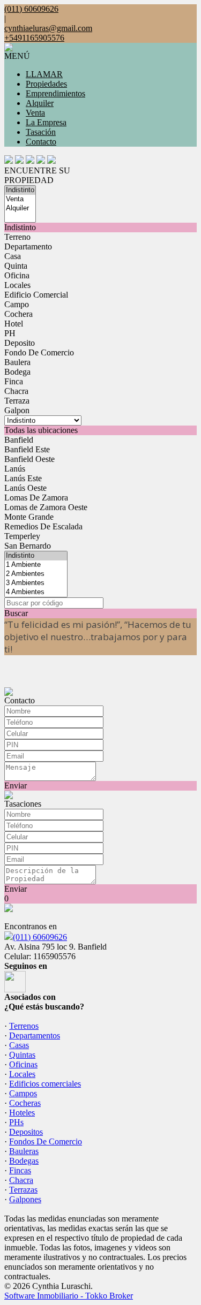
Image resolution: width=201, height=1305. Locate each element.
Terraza (16, 400)
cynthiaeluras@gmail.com (48, 28)
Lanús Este (23, 478)
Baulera (17, 362)
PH (10, 333)
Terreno (17, 236)
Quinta (15, 265)
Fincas (20, 1170)
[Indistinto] (20, 190)
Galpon (16, 410)
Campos (23, 1093)
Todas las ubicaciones (41, 430)
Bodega (17, 371)
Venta (35, 112)
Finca (13, 381)
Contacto (41, 141)
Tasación (41, 131)
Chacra (16, 391)
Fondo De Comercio (39, 352)
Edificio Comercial (36, 294)
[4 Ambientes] (36, 592)
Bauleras (24, 1151)
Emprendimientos (55, 93)
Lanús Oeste (25, 487)
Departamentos (34, 1035)
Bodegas (24, 1160)
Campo (16, 304)
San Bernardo (27, 545)
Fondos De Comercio (45, 1141)
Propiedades (46, 83)
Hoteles (22, 1112)
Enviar (15, 785)
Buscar (16, 613)
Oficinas (23, 1064)
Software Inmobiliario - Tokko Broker (68, 1295)
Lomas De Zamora (36, 497)
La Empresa (46, 122)
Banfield (18, 439)
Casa (12, 256)
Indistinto (20, 227)
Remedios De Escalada (43, 526)
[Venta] (20, 199)
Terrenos (24, 1025)
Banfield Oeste (29, 459)
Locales (17, 285)
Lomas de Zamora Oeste (45, 507)
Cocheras (25, 1102)
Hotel (13, 323)
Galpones (25, 1199)
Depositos (26, 1131)
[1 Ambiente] (36, 565)
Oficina (16, 275)
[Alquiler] (20, 208)
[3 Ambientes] (36, 583)
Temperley (22, 536)
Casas (19, 1045)
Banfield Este (27, 449)
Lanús (14, 468)
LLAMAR (44, 74)
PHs (16, 1122)
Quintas (22, 1054)
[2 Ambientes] (36, 574)
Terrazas (23, 1189)
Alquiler (40, 103)
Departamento (28, 246)
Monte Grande (29, 516)
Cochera (18, 313)
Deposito (19, 342)
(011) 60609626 (40, 937)
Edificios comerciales (45, 1083)
